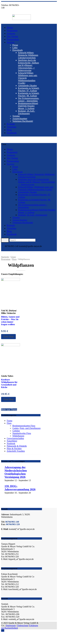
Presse (15, 45)
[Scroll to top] (2, 630)
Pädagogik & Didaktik (17, 446)
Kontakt (11, 123)
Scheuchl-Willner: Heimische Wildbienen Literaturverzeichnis (28, 55)
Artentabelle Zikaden (27, 85)
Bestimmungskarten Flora (23, 425)
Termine (16, 116)
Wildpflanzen (18, 436)
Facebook (12, 132)
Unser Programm (8, 258)
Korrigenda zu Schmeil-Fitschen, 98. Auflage (28, 94)
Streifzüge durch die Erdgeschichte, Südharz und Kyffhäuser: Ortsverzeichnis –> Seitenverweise (28, 65)
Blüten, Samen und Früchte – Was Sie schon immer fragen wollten (10, 321)
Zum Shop (8, 336)
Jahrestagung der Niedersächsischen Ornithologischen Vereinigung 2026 (16, 472)
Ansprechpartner (19, 118)
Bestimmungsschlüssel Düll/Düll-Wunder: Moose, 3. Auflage (28, 106)
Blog (9, 129)
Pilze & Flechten (14, 448)
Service (10, 42)
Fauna (9, 420)
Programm (12, 30)
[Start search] (5, 240)
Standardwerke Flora (21, 433)
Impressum (11, 625)
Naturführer (12, 441)
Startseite (5, 257)
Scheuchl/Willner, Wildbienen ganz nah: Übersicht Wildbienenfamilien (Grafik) (35, 188)
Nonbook (11, 443)
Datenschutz (22, 625)
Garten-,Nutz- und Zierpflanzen (26, 428)
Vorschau (11, 126)
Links (14, 47)
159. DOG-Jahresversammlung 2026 (20, 488)
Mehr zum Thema (9, 409)
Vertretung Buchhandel (22, 121)
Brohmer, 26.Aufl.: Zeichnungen (26, 112)
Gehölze (16, 431)
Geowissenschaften (15, 438)
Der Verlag (12, 36)
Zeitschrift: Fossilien (16, 451)
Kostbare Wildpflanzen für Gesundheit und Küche (9, 383)
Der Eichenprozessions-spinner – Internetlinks (28, 99)
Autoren (11, 33)
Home (10, 27)
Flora (14, 259)
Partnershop (13, 39)
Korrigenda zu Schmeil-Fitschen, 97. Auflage (28, 89)
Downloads (17, 50)
